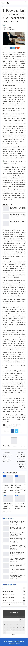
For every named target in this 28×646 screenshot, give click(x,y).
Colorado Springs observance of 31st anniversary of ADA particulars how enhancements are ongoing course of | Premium (20, 461)
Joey (15, 424)
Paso (10, 426)
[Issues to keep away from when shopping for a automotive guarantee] (6, 540)
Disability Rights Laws (8, 591)
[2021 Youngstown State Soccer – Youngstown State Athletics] (20, 498)
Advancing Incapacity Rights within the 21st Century (17, 533)
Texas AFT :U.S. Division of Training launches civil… (17, 564)
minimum (5, 426)
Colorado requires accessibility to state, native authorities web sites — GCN (8, 458)
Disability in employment (8, 600)
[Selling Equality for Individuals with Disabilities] (6, 528)
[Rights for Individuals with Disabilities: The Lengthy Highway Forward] (6, 523)
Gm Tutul (18, 643)
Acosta (7, 424)
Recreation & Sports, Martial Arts (10, 604)
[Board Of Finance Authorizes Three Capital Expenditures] (6, 223)
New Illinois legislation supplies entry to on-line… (17, 559)
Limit (19, 424)
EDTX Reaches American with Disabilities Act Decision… (17, 553)
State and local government (9, 594)
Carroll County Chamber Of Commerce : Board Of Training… (17, 547)
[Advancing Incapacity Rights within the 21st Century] (6, 534)
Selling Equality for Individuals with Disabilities (17, 527)
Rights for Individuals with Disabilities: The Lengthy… (17, 522)
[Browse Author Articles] (14, 440)
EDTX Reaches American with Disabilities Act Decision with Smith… (17, 209)
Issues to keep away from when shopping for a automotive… (17, 540)
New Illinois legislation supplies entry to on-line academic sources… (17, 216)
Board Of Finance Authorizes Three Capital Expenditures (17, 570)
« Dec (13, 634)
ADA (4, 25)
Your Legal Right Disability (8, 597)
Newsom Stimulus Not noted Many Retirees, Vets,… (17, 576)
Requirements (15, 426)
